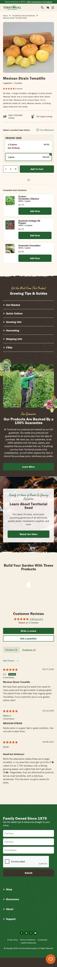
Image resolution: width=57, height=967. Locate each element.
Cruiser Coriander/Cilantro (28, 197)
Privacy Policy (12, 940)
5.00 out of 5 (36, 619)
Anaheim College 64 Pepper (29, 221)
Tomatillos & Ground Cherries (23, 15)
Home (5, 15)
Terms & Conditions (27, 940)
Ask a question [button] (28, 638)
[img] (10, 669)
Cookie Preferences (28, 943)
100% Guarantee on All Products (39, 2)
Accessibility (42, 940)
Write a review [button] (28, 630)
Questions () (29, 649)
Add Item (35, 211)
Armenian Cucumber (29, 245)
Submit (28, 872)
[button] (9, 88)
